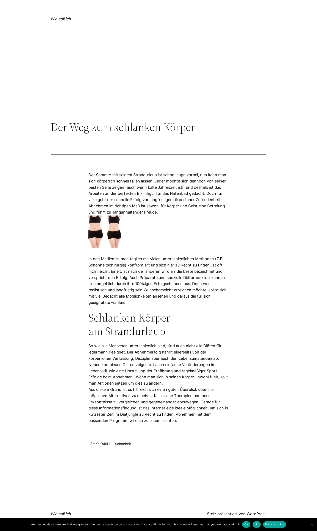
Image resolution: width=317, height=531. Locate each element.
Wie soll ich (61, 19)
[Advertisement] (158, 85)
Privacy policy (274, 524)
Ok (246, 524)
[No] (311, 524)
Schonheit (123, 444)
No (257, 524)
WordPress (256, 514)
